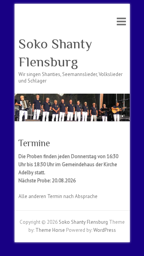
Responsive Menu (121, 21)
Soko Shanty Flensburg (55, 52)
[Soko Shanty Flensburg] (72, 97)
